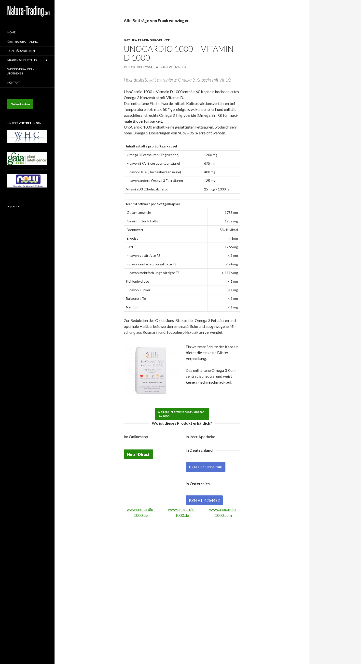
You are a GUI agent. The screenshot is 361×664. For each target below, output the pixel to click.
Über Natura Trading (22, 41)
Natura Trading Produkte (147, 40)
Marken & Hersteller (22, 60)
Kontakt (13, 82)
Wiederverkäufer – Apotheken (20, 71)
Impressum (13, 206)
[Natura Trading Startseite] (28, 9)
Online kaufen (20, 104)
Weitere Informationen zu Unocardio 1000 (181, 414)
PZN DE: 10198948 (205, 466)
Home (11, 32)
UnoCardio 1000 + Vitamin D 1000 (179, 53)
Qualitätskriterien (21, 50)
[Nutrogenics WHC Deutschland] (27, 136)
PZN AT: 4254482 (204, 500)
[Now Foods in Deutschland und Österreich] (27, 180)
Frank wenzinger (172, 67)
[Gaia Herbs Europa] (27, 158)
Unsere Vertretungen (24, 123)
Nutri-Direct (138, 454)
